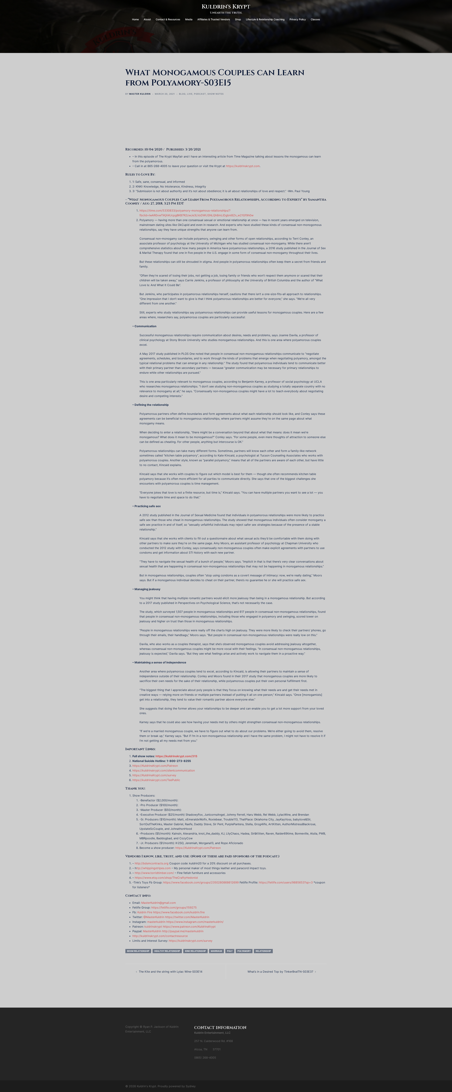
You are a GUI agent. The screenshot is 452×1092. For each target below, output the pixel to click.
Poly (230, 951)
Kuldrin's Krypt (226, 7)
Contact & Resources (168, 19)
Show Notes (215, 94)
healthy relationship (167, 951)
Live (189, 94)
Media (188, 19)
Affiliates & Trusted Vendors (213, 19)
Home (135, 19)
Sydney (191, 1086)
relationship (263, 951)
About (147, 19)
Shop (238, 19)
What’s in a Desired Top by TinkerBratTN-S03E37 (280, 971)
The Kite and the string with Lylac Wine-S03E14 (170, 971)
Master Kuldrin (140, 94)
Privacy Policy (298, 19)
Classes (315, 19)
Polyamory (244, 951)
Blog (182, 94)
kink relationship (195, 951)
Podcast (200, 94)
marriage (216, 951)
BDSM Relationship (138, 951)
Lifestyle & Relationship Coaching (265, 19)
